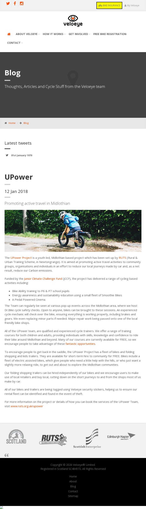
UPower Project (21, 258)
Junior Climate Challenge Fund (43, 278)
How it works (53, 34)
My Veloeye (133, 5)
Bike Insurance (111, 5)
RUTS (123, 258)
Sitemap (73, 496)
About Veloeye (26, 34)
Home (12, 123)
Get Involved (78, 34)
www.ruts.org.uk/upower (27, 406)
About (73, 481)
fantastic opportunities (80, 344)
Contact (14, 43)
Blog (26, 123)
